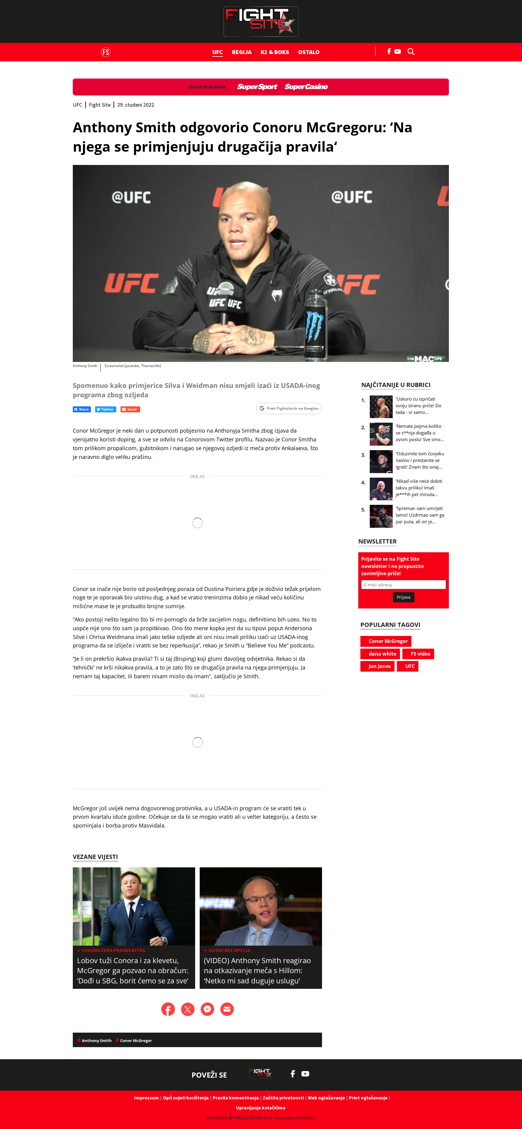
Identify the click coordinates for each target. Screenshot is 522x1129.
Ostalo (309, 52)
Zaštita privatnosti (283, 1098)
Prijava (404, 597)
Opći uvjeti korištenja (186, 1098)
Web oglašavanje (326, 1098)
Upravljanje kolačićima (260, 1108)
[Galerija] (261, 263)
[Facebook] (389, 51)
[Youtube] (399, 51)
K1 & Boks (275, 52)
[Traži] (409, 51)
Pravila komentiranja (236, 1098)
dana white (382, 653)
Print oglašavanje (368, 1098)
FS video (420, 653)
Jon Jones (379, 666)
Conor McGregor (388, 641)
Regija (242, 52)
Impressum (146, 1098)
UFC (217, 52)
